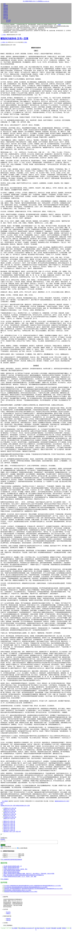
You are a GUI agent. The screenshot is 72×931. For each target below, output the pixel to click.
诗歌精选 (5, 5)
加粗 (4, 848)
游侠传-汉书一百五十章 (9, 827)
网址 (4, 857)
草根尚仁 (8, 913)
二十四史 (3, 34)
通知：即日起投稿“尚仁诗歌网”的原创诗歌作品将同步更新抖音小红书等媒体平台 (23, 875)
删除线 (7, 848)
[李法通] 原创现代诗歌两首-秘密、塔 (12, 866)
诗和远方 (5, 11)
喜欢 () (2, 802)
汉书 (2, 804)
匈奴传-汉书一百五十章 (9, 830)
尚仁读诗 (8, 20)
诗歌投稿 (5, 9)
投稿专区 (5, 14)
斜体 (13, 848)
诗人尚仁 (8, 21)
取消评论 (3, 839)
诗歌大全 (5, 6)
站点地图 (59, 928)
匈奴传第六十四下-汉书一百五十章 (12, 831)
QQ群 (59, 24)
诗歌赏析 (5, 8)
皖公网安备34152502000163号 (26, 928)
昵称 (4, 854)
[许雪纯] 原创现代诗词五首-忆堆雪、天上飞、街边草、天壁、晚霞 (19, 876)
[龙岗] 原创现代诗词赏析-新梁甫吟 (11, 870)
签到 (15, 848)
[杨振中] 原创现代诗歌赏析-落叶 (11, 867)
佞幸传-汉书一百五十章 (9, 828)
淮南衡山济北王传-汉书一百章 (8, 805)
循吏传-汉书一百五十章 (9, 822)
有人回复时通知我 (6, 846)
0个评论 (25, 42)
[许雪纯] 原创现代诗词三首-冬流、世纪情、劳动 (15, 869)
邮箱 (4, 855)
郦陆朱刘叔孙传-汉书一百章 (14, 38)
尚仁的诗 (5, 18)
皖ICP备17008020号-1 (40, 928)
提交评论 (3, 844)
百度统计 (64, 928)
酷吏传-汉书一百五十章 (9, 824)
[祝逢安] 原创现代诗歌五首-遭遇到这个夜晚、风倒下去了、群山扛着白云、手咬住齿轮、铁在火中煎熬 (28, 873)
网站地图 (53, 928)
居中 (10, 848)
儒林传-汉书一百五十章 (9, 821)
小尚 (6, 42)
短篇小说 (5, 17)
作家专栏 (5, 12)
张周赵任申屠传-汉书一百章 (23, 805)
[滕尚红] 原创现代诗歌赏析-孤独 (11, 872)
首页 (4, 3)
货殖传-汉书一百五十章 (9, 825)
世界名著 (5, 15)
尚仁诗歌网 (5, 801)
